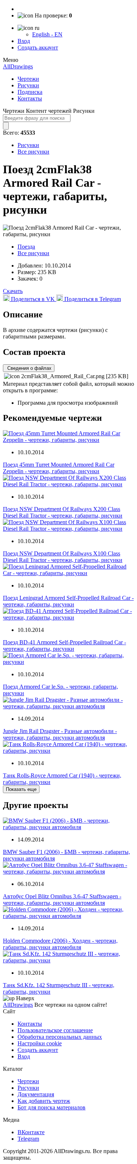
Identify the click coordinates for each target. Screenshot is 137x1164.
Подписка (30, 92)
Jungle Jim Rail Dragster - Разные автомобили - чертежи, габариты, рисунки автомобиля (60, 734)
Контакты (30, 98)
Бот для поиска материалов (51, 1107)
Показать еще (21, 789)
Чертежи (28, 79)
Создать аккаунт (38, 47)
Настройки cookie (40, 1043)
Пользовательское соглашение (55, 1030)
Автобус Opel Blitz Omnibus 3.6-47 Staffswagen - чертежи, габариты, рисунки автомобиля (62, 899)
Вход (24, 41)
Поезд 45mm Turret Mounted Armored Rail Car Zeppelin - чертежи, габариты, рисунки (58, 468)
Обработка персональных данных (60, 1037)
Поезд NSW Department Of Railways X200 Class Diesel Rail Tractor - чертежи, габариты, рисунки (62, 512)
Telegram (28, 1139)
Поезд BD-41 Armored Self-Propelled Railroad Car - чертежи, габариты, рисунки (64, 645)
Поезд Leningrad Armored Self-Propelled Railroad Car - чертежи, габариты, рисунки (68, 601)
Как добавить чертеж (44, 1101)
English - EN (47, 34)
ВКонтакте (31, 1132)
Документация (36, 1094)
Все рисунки (33, 152)
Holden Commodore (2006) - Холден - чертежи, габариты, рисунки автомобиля (60, 944)
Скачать (13, 291)
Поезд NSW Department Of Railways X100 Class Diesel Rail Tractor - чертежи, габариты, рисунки (62, 556)
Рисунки (28, 85)
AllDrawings (18, 66)
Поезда (26, 247)
